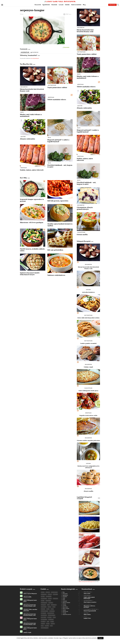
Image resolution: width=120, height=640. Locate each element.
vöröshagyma (45, 627)
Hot (44, 181)
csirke (43, 596)
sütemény (51, 619)
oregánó (44, 613)
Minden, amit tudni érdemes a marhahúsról (31, 115)
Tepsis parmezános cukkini (57, 87)
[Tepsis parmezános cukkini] (60, 75)
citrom (50, 594)
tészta (53, 623)
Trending (72, 95)
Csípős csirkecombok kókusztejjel (89, 597)
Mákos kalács (87, 614)
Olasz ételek (81, 232)
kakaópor (54, 604)
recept (49, 617)
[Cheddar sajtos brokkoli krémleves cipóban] (60, 213)
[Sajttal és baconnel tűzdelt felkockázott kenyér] (32, 262)
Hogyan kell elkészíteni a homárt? (86, 549)
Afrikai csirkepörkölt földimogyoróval (87, 581)
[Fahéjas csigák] (88, 353)
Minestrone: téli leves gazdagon (31, 222)
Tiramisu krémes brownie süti (85, 566)
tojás (48, 623)
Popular (72, 205)
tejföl (52, 621)
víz (51, 625)
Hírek (71, 599)
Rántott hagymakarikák (90, 610)
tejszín (43, 623)
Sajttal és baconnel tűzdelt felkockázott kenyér (29, 274)
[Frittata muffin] (88, 221)
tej (48, 621)
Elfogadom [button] (100, 638)
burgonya (44, 594)
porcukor (44, 617)
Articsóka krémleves (88, 292)
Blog (84, 4)
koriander (44, 606)
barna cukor (54, 592)
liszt (54, 606)
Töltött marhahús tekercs (56, 99)
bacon (48, 592)
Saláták (67, 4)
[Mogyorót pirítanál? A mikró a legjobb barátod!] (60, 127)
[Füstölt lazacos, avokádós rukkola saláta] (32, 238)
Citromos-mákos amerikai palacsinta (88, 440)
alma (43, 592)
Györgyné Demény (88, 600)
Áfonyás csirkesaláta (27, 139)
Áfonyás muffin (88, 491)
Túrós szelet (87, 593)
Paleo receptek (71, 608)
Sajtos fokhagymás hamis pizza (88, 390)
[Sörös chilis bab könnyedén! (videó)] (88, 303)
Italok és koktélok (76, 4)
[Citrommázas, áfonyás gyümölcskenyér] (88, 195)
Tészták (71, 613)
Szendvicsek (71, 611)
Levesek (61, 4)
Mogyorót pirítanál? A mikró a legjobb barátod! (58, 140)
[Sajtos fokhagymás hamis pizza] (88, 377)
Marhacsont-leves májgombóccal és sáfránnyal (88, 466)
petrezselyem (52, 615)
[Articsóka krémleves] (88, 278)
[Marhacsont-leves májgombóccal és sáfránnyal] (88, 451)
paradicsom (51, 613)
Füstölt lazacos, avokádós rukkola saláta (32, 250)
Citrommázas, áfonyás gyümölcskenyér (85, 208)
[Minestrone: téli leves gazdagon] (32, 212)
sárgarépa (44, 619)
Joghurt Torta (87, 618)
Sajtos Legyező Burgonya (30, 593)
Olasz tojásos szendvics (90, 602)
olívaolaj (52, 611)
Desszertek (38, 4)
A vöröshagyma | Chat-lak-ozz (90, 609)
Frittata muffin (82, 234)
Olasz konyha (45, 611)
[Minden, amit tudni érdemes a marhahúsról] (32, 102)
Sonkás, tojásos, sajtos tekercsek (31, 170)
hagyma (44, 604)
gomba (51, 602)
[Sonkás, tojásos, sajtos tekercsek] (32, 155)
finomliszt (49, 600)
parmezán (44, 615)
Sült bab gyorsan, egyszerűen (57, 201)
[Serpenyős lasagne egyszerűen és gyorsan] (32, 188)
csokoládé (44, 598)
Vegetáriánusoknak (71, 614)
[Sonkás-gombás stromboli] (88, 328)
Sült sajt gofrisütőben (55, 250)
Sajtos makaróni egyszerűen (85, 533)
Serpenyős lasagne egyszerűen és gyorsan (32, 200)
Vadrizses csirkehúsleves (56, 275)
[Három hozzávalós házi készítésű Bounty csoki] (32, 75)
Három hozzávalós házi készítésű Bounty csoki (32, 90)
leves (50, 606)
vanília (47, 625)
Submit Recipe (112, 4)
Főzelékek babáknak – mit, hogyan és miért (59, 166)
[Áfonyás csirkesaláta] (32, 127)
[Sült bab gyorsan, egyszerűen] (60, 189)
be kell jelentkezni (35, 58)
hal (48, 604)
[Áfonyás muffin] (88, 477)
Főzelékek (71, 596)
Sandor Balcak (87, 595)
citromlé (56, 594)
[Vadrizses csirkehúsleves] (60, 263)
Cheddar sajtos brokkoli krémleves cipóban (59, 225)
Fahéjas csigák (88, 367)
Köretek (71, 604)
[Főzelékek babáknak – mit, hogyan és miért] (60, 153)
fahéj (43, 600)
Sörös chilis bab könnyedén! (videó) (88, 318)
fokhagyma (44, 602)
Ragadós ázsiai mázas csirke (88, 415)
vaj (42, 625)
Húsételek (54, 4)
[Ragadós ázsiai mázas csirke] (88, 401)
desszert (56, 598)
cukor (50, 598)
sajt (54, 617)
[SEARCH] (118, 4)
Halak (71, 598)
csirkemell (49, 596)
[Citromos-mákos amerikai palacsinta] (88, 426)
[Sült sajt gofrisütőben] (60, 238)
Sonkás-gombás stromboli (88, 343)
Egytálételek (46, 4)
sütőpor (43, 621)
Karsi (25, 631)
